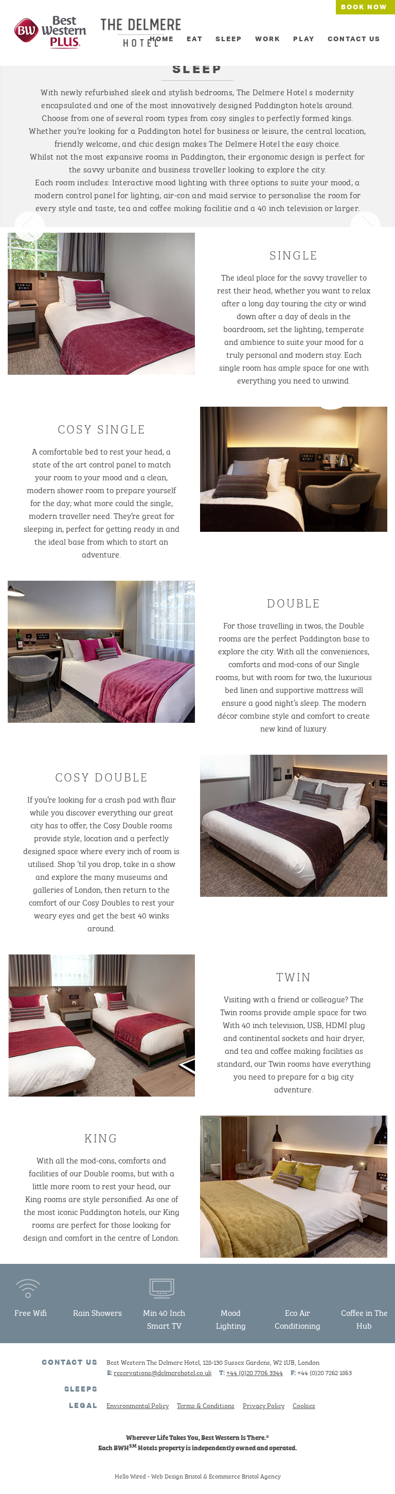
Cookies (304, 1405)
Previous (29, 226)
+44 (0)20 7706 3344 (254, 1372)
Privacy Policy (263, 1405)
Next (365, 226)
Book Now (364, 7)
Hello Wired (130, 1475)
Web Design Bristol (176, 1475)
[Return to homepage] (50, 34)
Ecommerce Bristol (234, 1475)
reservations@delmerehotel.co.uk (162, 1372)
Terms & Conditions (206, 1405)
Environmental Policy (137, 1405)
